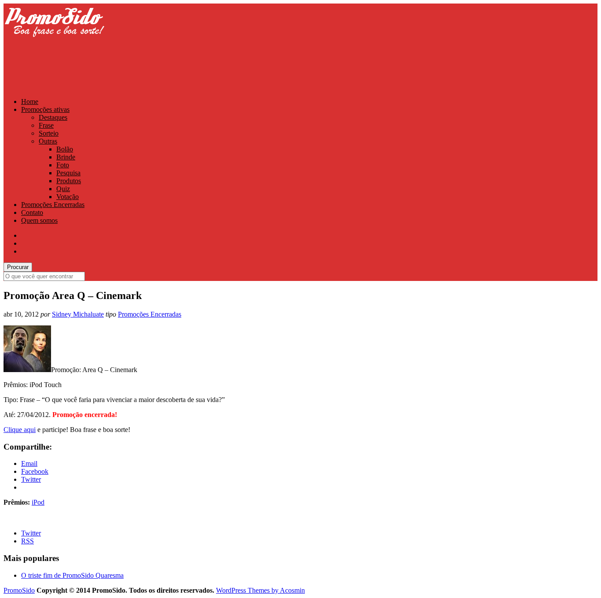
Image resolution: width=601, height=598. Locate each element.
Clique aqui (20, 429)
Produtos (68, 181)
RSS (27, 541)
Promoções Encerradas (52, 204)
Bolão (64, 149)
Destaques (53, 117)
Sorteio (49, 133)
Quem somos (39, 220)
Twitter (31, 533)
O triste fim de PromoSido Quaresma (72, 575)
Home (29, 101)
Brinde (65, 157)
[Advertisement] (164, 69)
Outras (48, 141)
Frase (46, 125)
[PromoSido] (54, 45)
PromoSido (19, 590)
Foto (62, 165)
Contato (32, 212)
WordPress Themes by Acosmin (260, 590)
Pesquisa (68, 173)
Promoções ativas (45, 109)
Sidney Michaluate (78, 314)
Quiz (63, 188)
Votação (67, 196)
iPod (38, 502)
